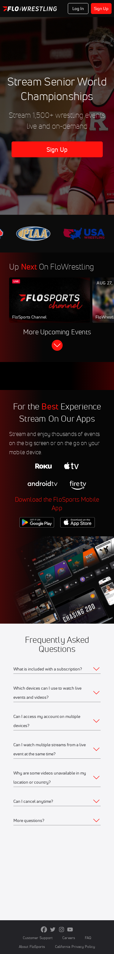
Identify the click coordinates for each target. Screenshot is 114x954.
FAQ (88, 937)
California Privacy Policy (75, 946)
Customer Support (38, 937)
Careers (68, 937)
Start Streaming (49, 306)
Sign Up (101, 8)
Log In (78, 8)
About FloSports (32, 946)
